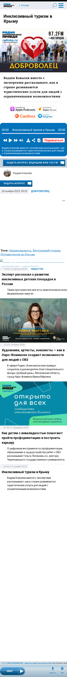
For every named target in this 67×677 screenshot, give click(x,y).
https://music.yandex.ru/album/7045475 (56, 109)
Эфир (62, 673)
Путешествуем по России (18, 254)
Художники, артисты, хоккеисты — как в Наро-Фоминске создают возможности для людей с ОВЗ (33, 354)
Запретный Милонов (15, 663)
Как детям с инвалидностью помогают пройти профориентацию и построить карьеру (32, 437)
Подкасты (52, 673)
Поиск (54, 5)
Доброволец (40, 191)
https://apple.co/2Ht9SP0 (35, 109)
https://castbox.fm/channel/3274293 (35, 116)
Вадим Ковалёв (22, 173)
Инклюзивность (20, 250)
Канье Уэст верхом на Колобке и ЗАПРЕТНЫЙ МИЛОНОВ (45, 663)
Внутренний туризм (46, 250)
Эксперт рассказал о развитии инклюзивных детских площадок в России (29, 279)
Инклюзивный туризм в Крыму (25, 472)
